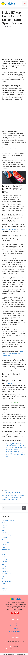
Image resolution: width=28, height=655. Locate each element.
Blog (3, 527)
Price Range (5, 569)
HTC (3, 547)
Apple (3, 523)
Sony (3, 576)
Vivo (3, 586)
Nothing (4, 559)
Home (15, 623)
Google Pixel (5, 542)
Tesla (3, 578)
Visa (3, 583)
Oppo (3, 564)
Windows (4, 588)
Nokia (5, 490)
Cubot (4, 532)
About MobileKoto (15, 626)
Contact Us (15, 628)
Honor (4, 544)
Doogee (4, 537)
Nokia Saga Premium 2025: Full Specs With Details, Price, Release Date (15, 454)
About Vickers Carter (15, 631)
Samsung (5, 571)
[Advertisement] (14, 44)
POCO (4, 566)
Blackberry (5, 525)
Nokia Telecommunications (15, 384)
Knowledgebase (6, 549)
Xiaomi (4, 591)
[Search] (24, 508)
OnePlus (4, 561)
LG (3, 552)
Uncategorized (6, 581)
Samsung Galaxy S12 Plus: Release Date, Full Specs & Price (12, 353)
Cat (3, 530)
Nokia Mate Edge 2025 (12, 451)
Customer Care (6, 535)
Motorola (4, 554)
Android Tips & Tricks (8, 520)
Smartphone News (7, 574)
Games (4, 540)
